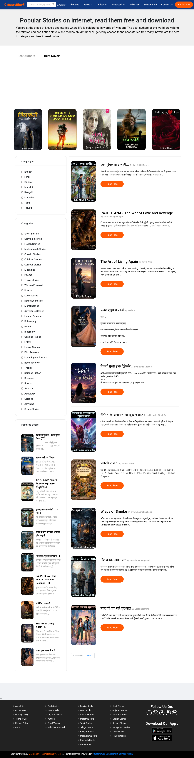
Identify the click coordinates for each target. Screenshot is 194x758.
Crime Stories (31, 409)
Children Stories (33, 259)
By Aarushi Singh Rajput (112, 216)
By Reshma (130, 310)
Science (28, 398)
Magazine (29, 269)
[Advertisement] (97, 82)
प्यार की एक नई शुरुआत (116, 608)
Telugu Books (86, 727)
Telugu (28, 207)
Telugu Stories (119, 736)
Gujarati (28, 182)
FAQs (17, 727)
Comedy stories (32, 264)
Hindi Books (85, 710)
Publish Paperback (56, 727)
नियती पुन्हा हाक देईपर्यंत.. (117, 366)
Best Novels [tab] (52, 56)
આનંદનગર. (109, 463)
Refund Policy (21, 723)
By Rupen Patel (126, 463)
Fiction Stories (32, 244)
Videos (101, 4)
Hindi (27, 176)
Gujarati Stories (119, 710)
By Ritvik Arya (145, 262)
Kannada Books (87, 740)
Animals (28, 388)
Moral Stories (31, 305)
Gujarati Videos (55, 714)
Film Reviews (31, 352)
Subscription (150, 4)
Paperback (117, 4)
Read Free (112, 184)
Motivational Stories (35, 249)
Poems (28, 275)
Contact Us (167, 4)
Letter (27, 342)
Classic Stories (32, 254)
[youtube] (168, 712)
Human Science (33, 316)
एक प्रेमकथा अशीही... (115, 165)
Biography (29, 331)
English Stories (119, 719)
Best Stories (53, 706)
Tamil (27, 202)
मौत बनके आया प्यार (113, 560)
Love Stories (31, 295)
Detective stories (33, 300)
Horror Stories (32, 347)
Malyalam (29, 197)
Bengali (28, 192)
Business (29, 378)
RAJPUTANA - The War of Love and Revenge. (137, 213)
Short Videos (54, 723)
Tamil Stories (118, 731)
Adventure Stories (34, 311)
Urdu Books (85, 744)
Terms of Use (21, 719)
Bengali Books (87, 731)
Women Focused (33, 285)
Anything (29, 404)
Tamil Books (86, 723)
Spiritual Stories (33, 238)
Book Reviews (32, 362)
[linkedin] (174, 712)
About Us (74, 4)
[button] (53, 4)
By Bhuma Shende (143, 366)
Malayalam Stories (121, 727)
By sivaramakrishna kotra (140, 512)
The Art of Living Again (119, 261)
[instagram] (155, 712)
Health (28, 326)
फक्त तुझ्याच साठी (112, 310)
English (28, 171)
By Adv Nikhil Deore (139, 165)
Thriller (28, 367)
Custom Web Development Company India (113, 754)
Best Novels (53, 710)
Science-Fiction (32, 373)
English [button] (61, 4)
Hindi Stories (118, 706)
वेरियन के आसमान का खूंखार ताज (122, 415)
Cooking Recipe (32, 336)
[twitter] (161, 712)
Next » (90, 655)
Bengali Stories (119, 723)
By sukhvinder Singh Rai (155, 415)
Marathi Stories (119, 714)
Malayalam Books (88, 736)
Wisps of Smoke (114, 511)
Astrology (29, 393)
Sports (28, 383)
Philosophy (30, 321)
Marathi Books (87, 719)
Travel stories (31, 280)
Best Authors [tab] (26, 56)
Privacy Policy (21, 714)
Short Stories (31, 233)
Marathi (28, 187)
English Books (86, 706)
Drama (28, 290)
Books (87, 4)
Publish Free (184, 4)
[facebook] (149, 712)
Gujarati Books (87, 714)
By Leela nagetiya (140, 609)
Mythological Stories (35, 357)
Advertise (134, 4)
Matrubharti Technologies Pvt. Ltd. (45, 754)
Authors (51, 719)
